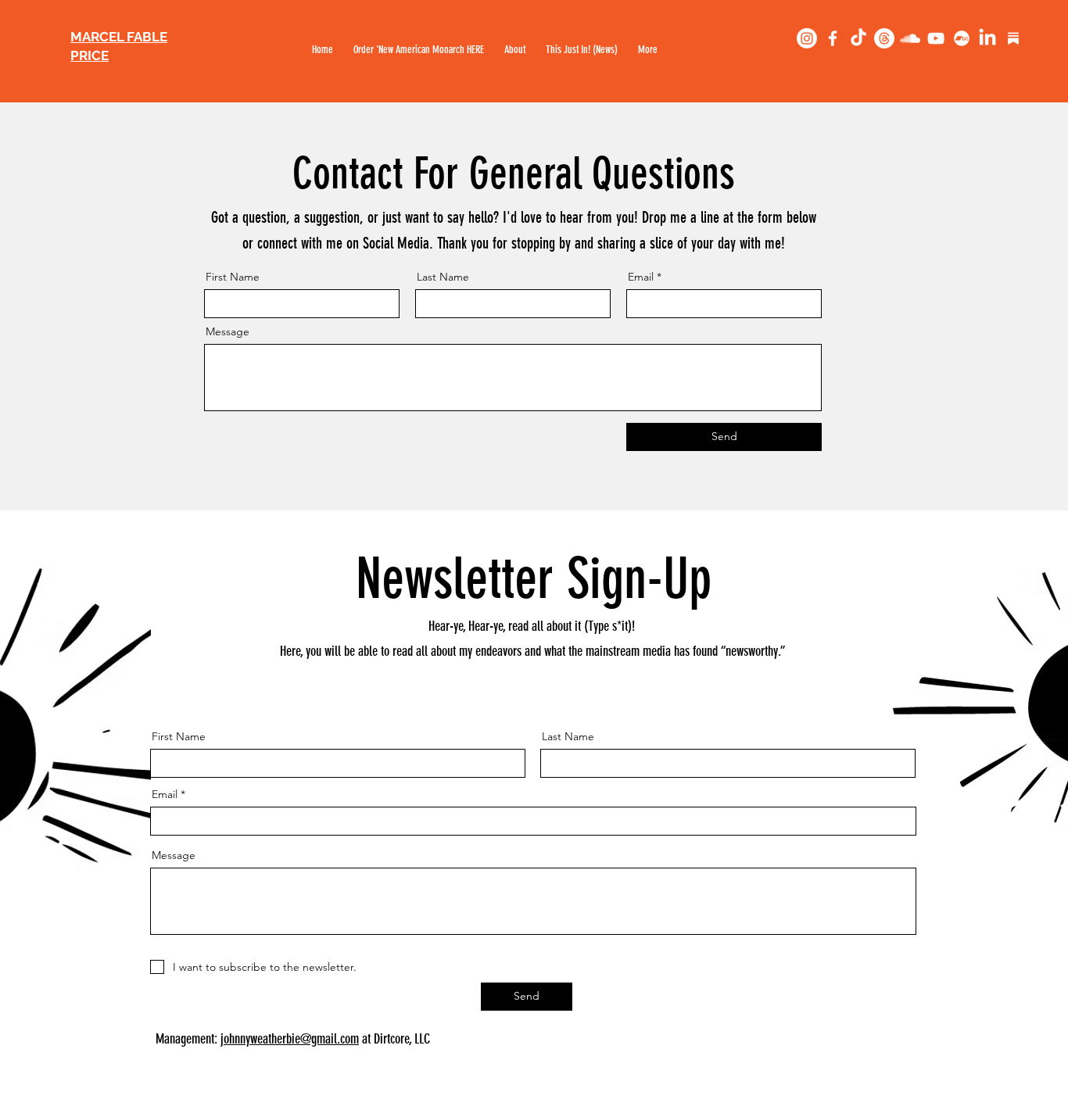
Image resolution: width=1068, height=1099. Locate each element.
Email (641, 276)
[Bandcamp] (962, 38)
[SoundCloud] (910, 38)
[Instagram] (807, 38)
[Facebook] (833, 38)
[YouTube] (936, 38)
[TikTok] (858, 38)
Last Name (443, 276)
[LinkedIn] (987, 38)
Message (227, 331)
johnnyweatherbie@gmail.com (289, 1038)
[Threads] (884, 38)
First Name (233, 276)
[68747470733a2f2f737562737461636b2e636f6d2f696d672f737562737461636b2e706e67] (1013, 38)
